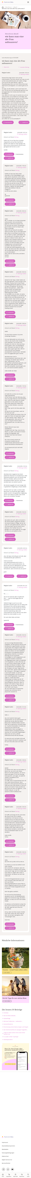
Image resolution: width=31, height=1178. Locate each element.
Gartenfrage (7, 1018)
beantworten (8, 122)
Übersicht (6, 67)
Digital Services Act (7, 1159)
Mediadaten (5, 1149)
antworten (10, 154)
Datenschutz (5, 1156)
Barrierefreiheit (6, 1163)
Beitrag (16, 137)
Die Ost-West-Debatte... (10, 1015)
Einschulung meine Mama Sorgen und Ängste (16, 1027)
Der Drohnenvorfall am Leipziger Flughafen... (16, 1030)
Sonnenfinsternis (8, 1024)
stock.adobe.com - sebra (26, 27)
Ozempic (6, 1013)
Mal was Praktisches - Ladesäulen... (13, 1021)
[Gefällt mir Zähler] (24, 122)
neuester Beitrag (24, 67)
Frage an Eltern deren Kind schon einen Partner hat (14, 1033)
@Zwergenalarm (8, 1039)
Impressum (5, 1142)
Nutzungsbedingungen (8, 1153)
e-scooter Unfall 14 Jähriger (11, 1036)
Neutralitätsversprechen (8, 1146)
